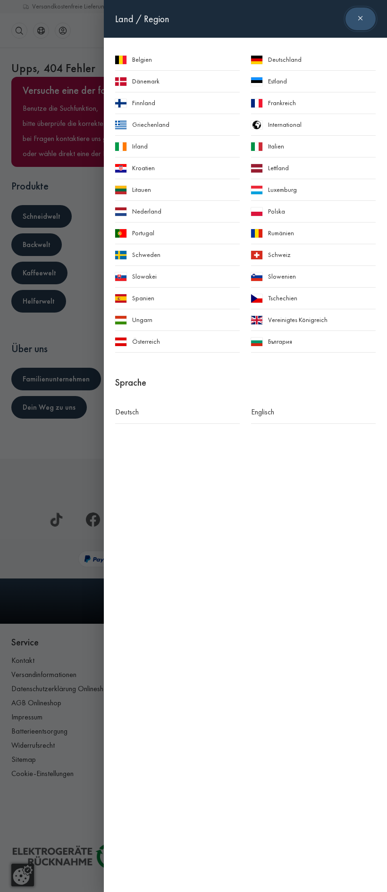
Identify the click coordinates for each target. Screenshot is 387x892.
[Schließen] (360, 19)
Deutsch (127, 412)
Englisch (262, 412)
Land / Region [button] (142, 19)
